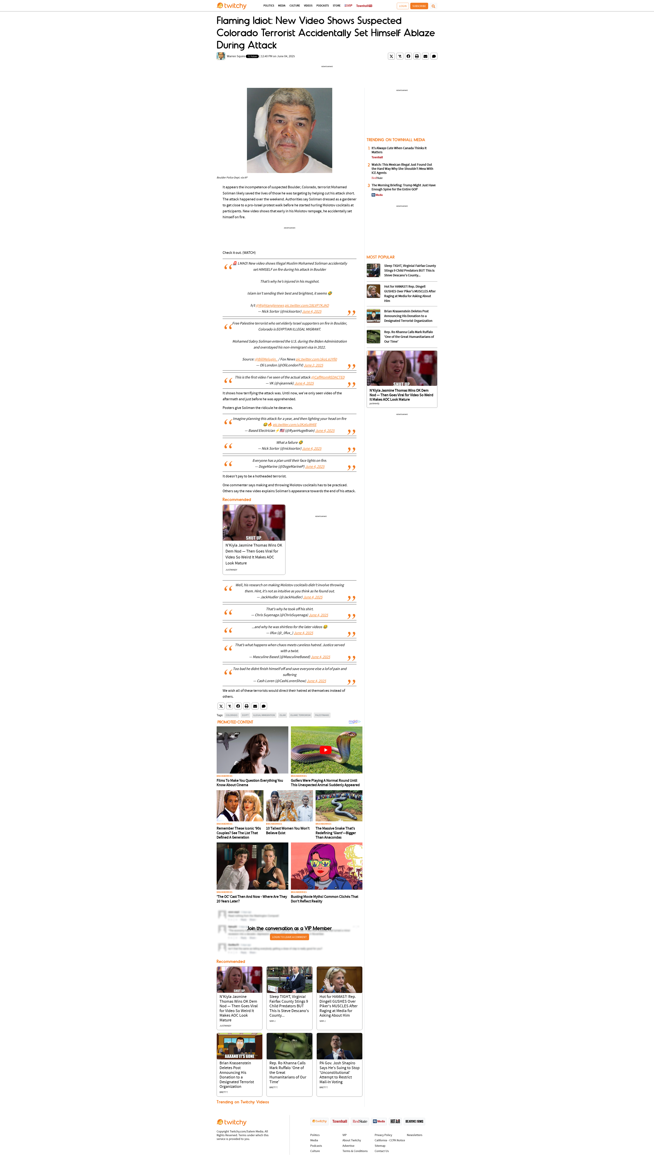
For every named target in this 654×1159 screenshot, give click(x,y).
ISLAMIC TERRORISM (300, 715)
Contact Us (382, 1151)
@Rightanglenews (270, 306)
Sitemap (380, 1146)
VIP (344, 1135)
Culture (295, 5)
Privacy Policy (383, 1135)
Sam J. (272, 1021)
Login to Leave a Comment (289, 937)
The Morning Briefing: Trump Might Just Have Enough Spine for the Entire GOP (404, 187)
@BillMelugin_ (266, 359)
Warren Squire (236, 56)
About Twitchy (351, 1140)
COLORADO (231, 715)
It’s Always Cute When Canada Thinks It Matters (399, 150)
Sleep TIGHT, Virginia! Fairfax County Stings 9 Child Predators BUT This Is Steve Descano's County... (289, 1006)
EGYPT (245, 715)
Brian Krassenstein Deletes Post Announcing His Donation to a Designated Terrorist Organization (408, 316)
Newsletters (414, 1135)
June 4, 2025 (311, 312)
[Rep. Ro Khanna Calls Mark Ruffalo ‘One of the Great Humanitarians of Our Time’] (289, 1046)
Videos (308, 5)
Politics (268, 5)
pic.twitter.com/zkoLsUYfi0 (316, 359)
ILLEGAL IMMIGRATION (264, 715)
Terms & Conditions (355, 1151)
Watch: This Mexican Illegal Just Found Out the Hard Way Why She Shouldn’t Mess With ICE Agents (402, 169)
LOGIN (403, 6)
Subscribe (419, 6)
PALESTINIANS (322, 715)
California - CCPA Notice (390, 1140)
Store (336, 5)
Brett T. (224, 1092)
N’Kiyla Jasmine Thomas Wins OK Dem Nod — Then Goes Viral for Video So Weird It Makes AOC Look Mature (401, 395)
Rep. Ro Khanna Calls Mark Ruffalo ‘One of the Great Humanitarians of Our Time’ (409, 336)
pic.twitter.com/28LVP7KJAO (307, 306)
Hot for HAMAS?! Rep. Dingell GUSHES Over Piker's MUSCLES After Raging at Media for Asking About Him (338, 1006)
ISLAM (283, 715)
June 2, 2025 (313, 365)
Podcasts (322, 5)
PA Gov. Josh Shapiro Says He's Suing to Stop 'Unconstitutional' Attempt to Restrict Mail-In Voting (340, 1072)
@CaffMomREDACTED (328, 378)
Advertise (348, 1146)
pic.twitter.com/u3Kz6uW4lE (294, 425)
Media (281, 5)
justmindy (231, 570)
